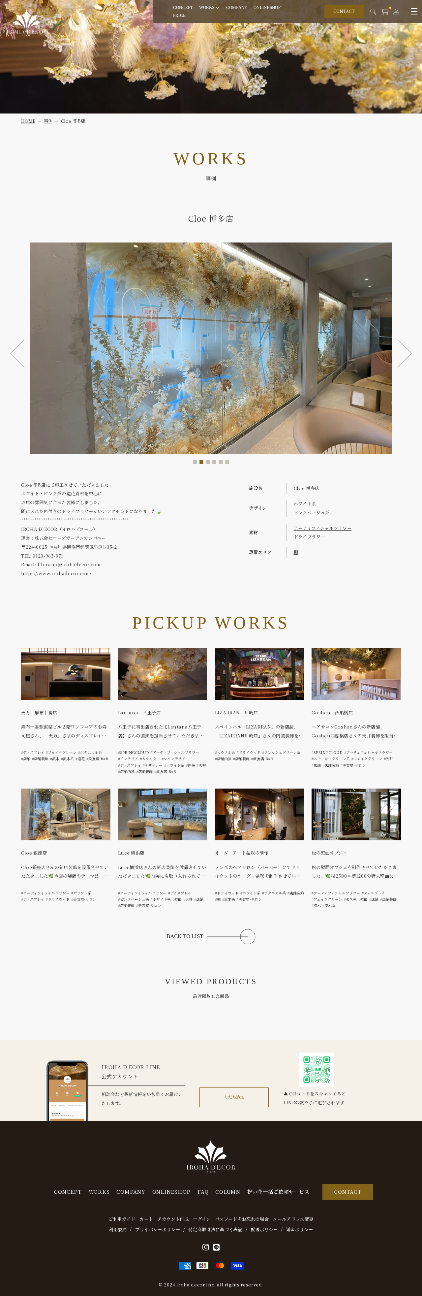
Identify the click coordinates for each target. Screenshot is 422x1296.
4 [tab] (214, 462)
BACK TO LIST (184, 936)
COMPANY (237, 7)
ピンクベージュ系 (312, 512)
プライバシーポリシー (157, 1229)
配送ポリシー (264, 1229)
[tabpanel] (211, 348)
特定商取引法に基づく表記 (216, 1229)
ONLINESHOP (267, 7)
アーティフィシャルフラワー (323, 528)
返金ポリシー (299, 1229)
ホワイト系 (305, 504)
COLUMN (227, 1191)
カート (146, 1219)
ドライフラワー (309, 537)
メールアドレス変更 (293, 1219)
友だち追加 (234, 1097)
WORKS (206, 7)
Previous (24, 354)
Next (398, 354)
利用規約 (118, 1229)
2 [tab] (201, 462)
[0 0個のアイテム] (384, 12)
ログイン (202, 1219)
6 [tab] (227, 462)
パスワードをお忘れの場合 (242, 1219)
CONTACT (344, 11)
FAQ (202, 1191)
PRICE (179, 15)
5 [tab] (221, 462)
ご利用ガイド (122, 1219)
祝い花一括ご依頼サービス (278, 1191)
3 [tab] (208, 462)
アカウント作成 (173, 1219)
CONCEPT (183, 7)
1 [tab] (195, 462)
